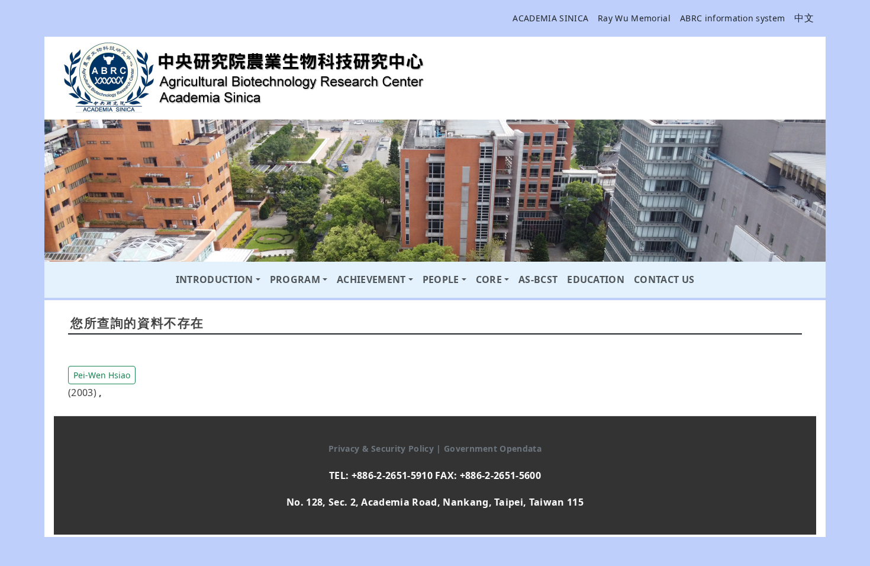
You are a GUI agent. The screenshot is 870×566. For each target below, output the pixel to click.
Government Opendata (493, 448)
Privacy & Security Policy (382, 448)
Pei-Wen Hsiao (101, 375)
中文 (804, 17)
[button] (102, 374)
